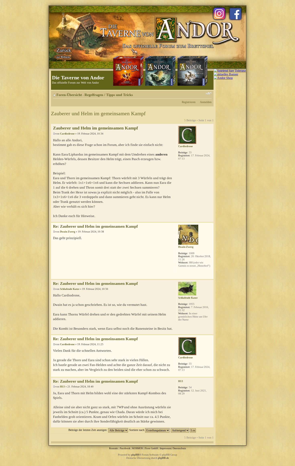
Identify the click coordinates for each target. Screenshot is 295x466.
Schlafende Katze (69, 288)
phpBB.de (163, 457)
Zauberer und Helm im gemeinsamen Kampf (98, 113)
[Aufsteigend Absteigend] (183, 430)
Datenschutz (179, 448)
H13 (62, 386)
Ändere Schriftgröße (209, 93)
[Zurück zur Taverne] (63, 52)
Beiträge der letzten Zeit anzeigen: (88, 430)
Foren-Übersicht (69, 95)
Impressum (165, 448)
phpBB (135, 454)
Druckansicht (202, 93)
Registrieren (188, 102)
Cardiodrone (67, 133)
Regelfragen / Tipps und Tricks (108, 95)
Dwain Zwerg (67, 231)
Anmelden (206, 102)
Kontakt (113, 448)
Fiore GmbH (151, 448)
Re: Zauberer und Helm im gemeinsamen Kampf (95, 226)
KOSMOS (137, 448)
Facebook (125, 448)
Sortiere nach (137, 430)
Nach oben (210, 220)
